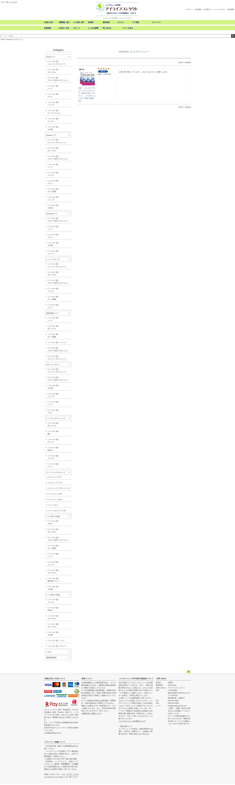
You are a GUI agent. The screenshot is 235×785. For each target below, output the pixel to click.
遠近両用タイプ (52, 313)
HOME (3, 39)
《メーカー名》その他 (53, 128)
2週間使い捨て (64, 22)
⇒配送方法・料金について (91, 713)
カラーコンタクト (53, 364)
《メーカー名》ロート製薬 (53, 190)
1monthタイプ (51, 214)
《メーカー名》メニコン (53, 120)
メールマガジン (220, 9)
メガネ (48, 652)
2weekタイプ (51, 135)
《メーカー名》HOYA (53, 449)
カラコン (121, 22)
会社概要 (231, 9)
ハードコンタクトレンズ (55, 418)
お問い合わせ (161, 678)
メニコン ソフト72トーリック (58, 488)
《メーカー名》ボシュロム (53, 71)
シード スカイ (52, 505)
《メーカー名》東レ (53, 432)
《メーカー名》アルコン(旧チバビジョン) (57, 79)
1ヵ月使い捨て (79, 22)
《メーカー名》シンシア (53, 103)
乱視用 (90, 22)
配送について (87, 678)
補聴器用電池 (51, 658)
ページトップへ (188, 672)
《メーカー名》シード (53, 87)
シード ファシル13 (54, 494)
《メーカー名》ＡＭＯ (53, 522)
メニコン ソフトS (54, 477)
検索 (233, 36)
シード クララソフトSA (56, 511)
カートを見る (128, 28)
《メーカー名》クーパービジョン (54, 111)
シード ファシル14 (54, 499)
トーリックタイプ (53, 259)
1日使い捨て (49, 22)
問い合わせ (107, 28)
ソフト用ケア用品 (53, 516)
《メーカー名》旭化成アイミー (53, 579)
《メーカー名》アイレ (53, 95)
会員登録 (198, 9)
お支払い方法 (64, 28)
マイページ (156, 22)
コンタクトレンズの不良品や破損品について (136, 678)
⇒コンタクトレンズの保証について (132, 721)
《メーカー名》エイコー (53, 252)
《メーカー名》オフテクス (53, 571)
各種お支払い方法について (55, 678)
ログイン (190, 9)
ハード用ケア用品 (53, 595)
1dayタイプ (50, 57)
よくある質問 (93, 28)
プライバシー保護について (55, 742)
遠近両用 (106, 22)
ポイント (76, 28)
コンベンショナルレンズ (55, 472)
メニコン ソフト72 (54, 483)
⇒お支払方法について (52, 733)
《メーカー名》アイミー (53, 440)
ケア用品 (135, 22)
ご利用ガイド (208, 9)
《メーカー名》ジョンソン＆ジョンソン (56, 62)
